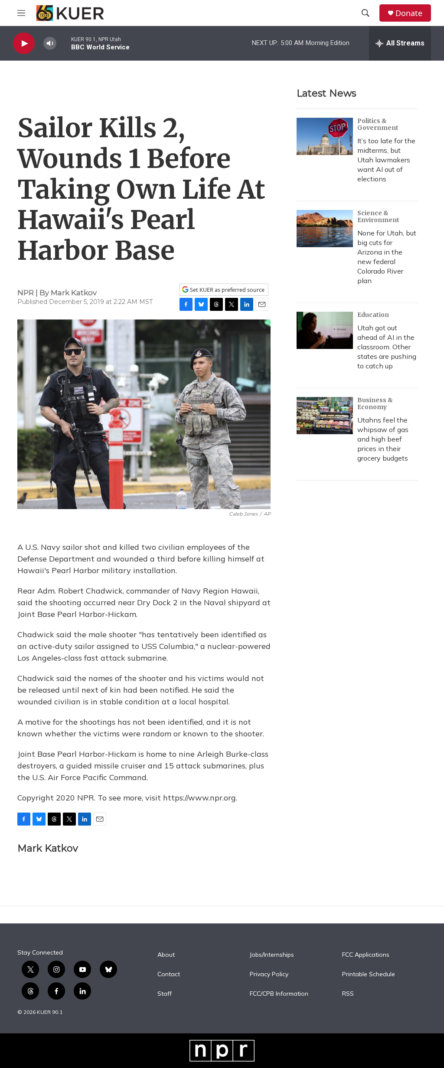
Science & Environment (378, 216)
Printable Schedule (368, 974)
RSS (348, 994)
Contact (168, 974)
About (166, 955)
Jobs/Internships (272, 955)
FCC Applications (365, 955)
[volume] (49, 43)
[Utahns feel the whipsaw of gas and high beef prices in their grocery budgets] (325, 415)
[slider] (63, 43)
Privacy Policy (269, 974)
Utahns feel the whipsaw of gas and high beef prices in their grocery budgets (382, 439)
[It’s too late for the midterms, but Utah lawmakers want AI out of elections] (325, 136)
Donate (408, 13)
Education (373, 315)
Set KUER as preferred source (226, 290)
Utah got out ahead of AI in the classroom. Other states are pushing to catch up (386, 346)
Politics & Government (377, 124)
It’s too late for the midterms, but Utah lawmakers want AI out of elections (386, 159)
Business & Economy (375, 403)
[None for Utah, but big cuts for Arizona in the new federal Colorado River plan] (325, 228)
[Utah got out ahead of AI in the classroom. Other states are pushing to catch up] (325, 330)
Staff (164, 994)
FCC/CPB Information (279, 994)
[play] (24, 43)
